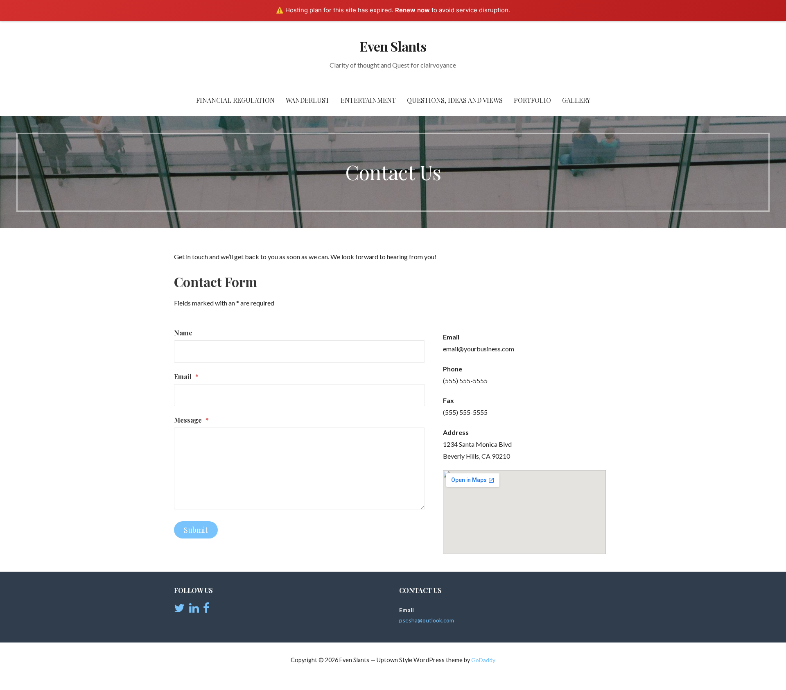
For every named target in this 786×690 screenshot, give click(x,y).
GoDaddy (483, 659)
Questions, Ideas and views (455, 100)
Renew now (412, 10)
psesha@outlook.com (426, 620)
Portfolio (532, 100)
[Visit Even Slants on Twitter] (179, 609)
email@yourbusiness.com (478, 349)
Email (186, 376)
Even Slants (393, 46)
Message (191, 420)
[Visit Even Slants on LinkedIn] (194, 609)
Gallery (576, 100)
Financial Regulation (235, 100)
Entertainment (368, 100)
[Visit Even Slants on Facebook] (206, 609)
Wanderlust (308, 100)
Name (183, 332)
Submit (196, 530)
